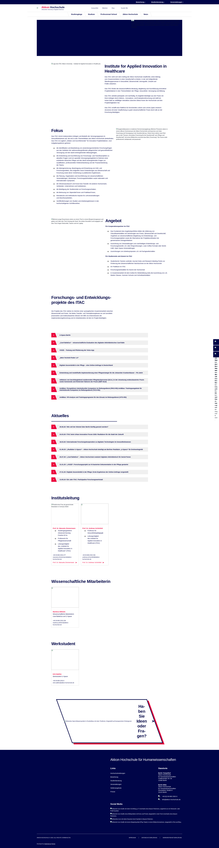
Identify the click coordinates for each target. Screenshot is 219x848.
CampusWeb (94, 8)
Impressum (132, 837)
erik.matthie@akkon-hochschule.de (63, 682)
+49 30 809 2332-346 (88, 555)
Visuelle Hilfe (124, 8)
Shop (113, 8)
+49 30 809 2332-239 (59, 620)
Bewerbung (140, 2)
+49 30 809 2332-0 (58, 680)
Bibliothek (105, 8)
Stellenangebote (115, 788)
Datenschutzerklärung (149, 837)
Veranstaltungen (176, 2)
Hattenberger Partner (49, 843)
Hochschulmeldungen (117, 773)
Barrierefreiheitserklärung (172, 837)
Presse (112, 792)
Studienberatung (157, 2)
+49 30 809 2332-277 (59, 555)
